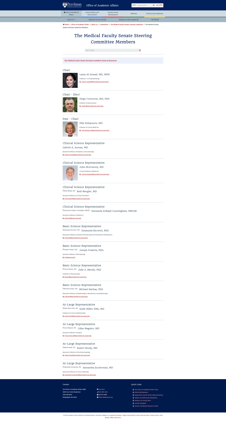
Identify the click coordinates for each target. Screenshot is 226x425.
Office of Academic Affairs (102, 5)
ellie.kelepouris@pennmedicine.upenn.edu (95, 130)
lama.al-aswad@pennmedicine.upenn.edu (95, 82)
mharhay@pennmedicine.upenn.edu (76, 297)
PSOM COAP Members (141, 392)
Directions (101, 389)
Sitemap (160, 5)
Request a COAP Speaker (127, 20)
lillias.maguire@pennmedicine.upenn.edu (77, 336)
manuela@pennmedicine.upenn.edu (76, 238)
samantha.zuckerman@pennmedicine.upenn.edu (80, 375)
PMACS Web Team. (115, 418)
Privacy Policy (154, 415)
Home (66, 24)
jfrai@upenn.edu (69, 257)
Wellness (134, 14)
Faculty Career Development (113, 13)
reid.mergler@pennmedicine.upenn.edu (77, 199)
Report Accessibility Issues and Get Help (136, 415)
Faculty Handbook (140, 403)
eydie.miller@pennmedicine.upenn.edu (77, 316)
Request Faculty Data (96, 20)
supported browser (115, 415)
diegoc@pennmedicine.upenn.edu (92, 106)
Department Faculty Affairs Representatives (149, 395)
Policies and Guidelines (154, 14)
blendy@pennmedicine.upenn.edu (75, 277)
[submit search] (153, 5)
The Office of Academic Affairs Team (146, 389)
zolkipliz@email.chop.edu (72, 218)
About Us (70, 20)
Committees (104, 24)
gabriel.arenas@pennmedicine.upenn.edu (77, 155)
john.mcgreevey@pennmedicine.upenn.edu (95, 174)
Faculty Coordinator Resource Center (146, 406)
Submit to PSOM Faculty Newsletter (146, 398)
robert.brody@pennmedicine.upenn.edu (77, 355)
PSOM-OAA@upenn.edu (105, 397)
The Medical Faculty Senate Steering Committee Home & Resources (90, 60)
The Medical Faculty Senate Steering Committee (127, 24)
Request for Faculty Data (143, 400)
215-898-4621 (103, 392)
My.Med (154, 20)
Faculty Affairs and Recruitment (92, 13)
